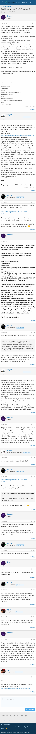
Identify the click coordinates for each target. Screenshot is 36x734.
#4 (34, 241)
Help (28, 727)
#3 (34, 202)
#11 (34, 550)
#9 (34, 476)
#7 (34, 424)
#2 (34, 122)
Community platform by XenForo (15, 732)
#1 (34, 23)
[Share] (32, 23)
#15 (34, 639)
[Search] (34, 2)
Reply (33, 109)
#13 (34, 590)
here (23, 350)
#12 (34, 569)
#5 (34, 332)
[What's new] (30, 2)
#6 (34, 377)
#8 (34, 457)
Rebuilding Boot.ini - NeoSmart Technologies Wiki (16, 688)
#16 (34, 677)
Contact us (4, 727)
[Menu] (2, 2)
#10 (34, 521)
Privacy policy (22, 727)
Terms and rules (13, 727)
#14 (34, 617)
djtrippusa (5, 12)
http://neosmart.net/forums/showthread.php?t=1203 (17, 135)
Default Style (6, 724)
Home (3, 728)
